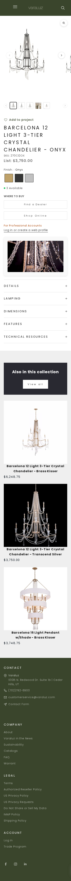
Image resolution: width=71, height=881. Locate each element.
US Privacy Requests (19, 802)
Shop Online (35, 215)
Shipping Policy (15, 820)
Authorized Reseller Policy (23, 789)
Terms (8, 783)
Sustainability (14, 744)
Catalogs (11, 751)
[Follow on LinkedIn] (25, 864)
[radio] (8, 178)
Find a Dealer (35, 204)
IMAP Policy (12, 814)
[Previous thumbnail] (6, 105)
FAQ (7, 757)
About (8, 732)
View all (35, 384)
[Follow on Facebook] (6, 864)
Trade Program (15, 846)
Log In (8, 840)
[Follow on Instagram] (15, 864)
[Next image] (61, 55)
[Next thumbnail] (65, 105)
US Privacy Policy (16, 795)
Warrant (10, 763)
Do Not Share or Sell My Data (25, 808)
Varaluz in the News (18, 738)
